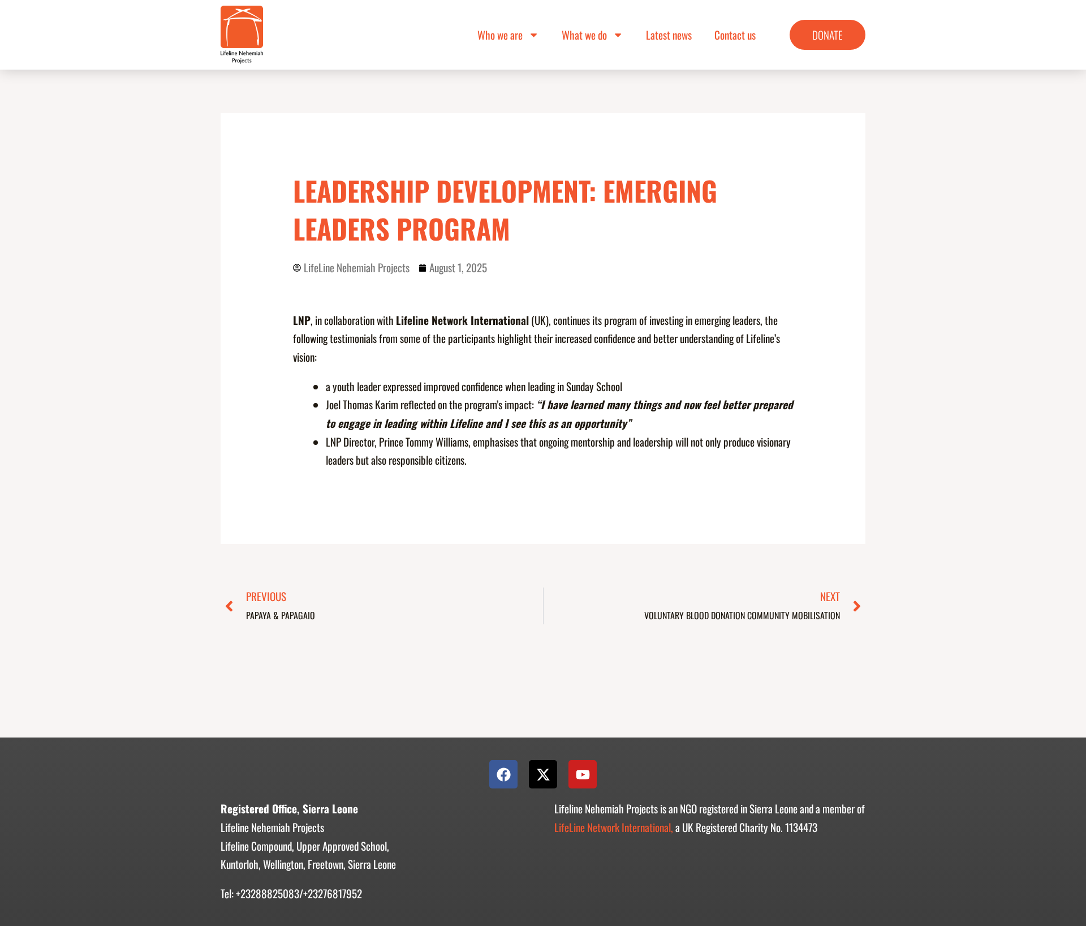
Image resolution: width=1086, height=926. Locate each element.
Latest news (669, 35)
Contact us (735, 35)
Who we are (500, 35)
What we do (584, 35)
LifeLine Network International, (613, 827)
